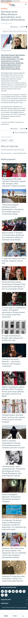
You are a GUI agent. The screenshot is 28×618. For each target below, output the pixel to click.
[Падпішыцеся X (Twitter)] (9, 591)
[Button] (14, 27)
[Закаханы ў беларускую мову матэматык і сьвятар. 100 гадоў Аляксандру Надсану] (14, 567)
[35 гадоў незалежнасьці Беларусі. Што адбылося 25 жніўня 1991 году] (14, 327)
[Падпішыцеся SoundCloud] (20, 591)
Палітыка (4, 9)
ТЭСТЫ (15, 616)
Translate (6, 3)
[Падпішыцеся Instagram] (24, 591)
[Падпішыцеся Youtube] (13, 591)
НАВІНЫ (6, 616)
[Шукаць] (22, 616)
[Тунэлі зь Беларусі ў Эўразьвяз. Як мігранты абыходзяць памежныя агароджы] (14, 486)
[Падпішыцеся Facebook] (6, 591)
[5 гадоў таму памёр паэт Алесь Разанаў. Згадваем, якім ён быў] (14, 250)
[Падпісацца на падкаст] (16, 591)
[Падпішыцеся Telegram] (2, 595)
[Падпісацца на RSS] (6, 595)
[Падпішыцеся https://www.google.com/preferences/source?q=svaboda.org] (2, 591)
